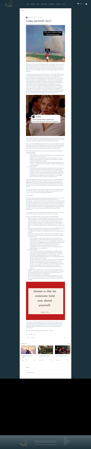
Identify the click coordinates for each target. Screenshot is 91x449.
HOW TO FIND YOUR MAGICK (61, 356)
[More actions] (64, 17)
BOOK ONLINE (67, 440)
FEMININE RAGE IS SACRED (44, 356)
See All (69, 343)
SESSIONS (66, 438)
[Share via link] (34, 334)
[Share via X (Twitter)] (29, 334)
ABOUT (65, 439)
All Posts (22, 10)
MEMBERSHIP (67, 442)
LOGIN (65, 444)
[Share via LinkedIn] (31, 334)
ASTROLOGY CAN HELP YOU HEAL (27, 356)
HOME (65, 437)
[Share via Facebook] (26, 334)
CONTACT (66, 443)
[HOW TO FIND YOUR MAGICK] (62, 349)
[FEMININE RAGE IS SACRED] (45, 349)
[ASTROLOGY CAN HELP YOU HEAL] (28, 349)
